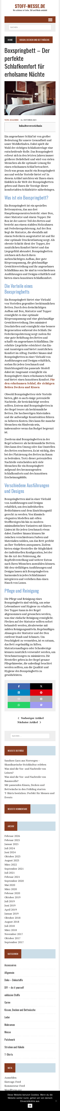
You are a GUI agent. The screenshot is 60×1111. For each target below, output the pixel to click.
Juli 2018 (9, 926)
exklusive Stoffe (12, 995)
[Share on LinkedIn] (19, 692)
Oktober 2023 (12, 856)
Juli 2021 (9, 872)
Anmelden (10, 1077)
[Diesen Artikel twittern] (41, 686)
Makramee (9, 1025)
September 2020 (14, 881)
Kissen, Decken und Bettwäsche (19, 1010)
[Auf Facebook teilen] (19, 686)
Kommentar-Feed (14, 1086)
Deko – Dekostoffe (13, 980)
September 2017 (14, 942)
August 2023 (11, 860)
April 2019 (10, 909)
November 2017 (13, 934)
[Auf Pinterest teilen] (41, 692)
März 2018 (10, 930)
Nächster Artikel (27, 722)
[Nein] (56, 1101)
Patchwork (9, 1040)
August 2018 (11, 921)
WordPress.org (13, 1090)
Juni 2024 (10, 852)
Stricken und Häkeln (14, 1047)
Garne (7, 1002)
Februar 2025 (12, 840)
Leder (7, 1017)
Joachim (14, 120)
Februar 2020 (12, 893)
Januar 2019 (11, 913)
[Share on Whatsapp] (19, 705)
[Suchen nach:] (30, 736)
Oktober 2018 (12, 917)
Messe (7, 1032)
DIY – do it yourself (14, 987)
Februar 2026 (12, 836)
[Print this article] (41, 699)
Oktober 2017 (12, 938)
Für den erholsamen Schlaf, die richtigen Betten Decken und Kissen (29, 383)
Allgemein (9, 973)
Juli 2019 (9, 901)
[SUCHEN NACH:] (30, 27)
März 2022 (10, 864)
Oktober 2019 (12, 897)
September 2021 (14, 868)
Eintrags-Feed (12, 1082)
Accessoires (10, 965)
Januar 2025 (11, 844)
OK (30, 1105)
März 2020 (10, 889)
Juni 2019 (10, 905)
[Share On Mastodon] (41, 705)
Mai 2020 (9, 885)
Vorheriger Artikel (32, 718)
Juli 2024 (9, 848)
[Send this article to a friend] (19, 699)
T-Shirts (8, 1054)
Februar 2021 (12, 877)
